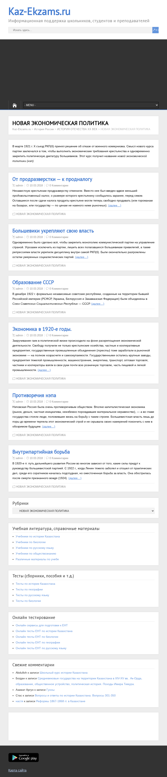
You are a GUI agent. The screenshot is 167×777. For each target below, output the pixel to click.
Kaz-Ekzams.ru (39, 11)
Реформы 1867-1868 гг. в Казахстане (60, 701)
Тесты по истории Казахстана (35, 583)
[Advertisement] (83, 70)
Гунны (50, 689)
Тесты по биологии (28, 600)
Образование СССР (33, 282)
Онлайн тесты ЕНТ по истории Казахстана (44, 631)
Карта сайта (17, 770)
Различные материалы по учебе (37, 559)
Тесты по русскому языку (32, 595)
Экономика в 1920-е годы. (41, 329)
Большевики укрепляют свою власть (53, 230)
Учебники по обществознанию (36, 553)
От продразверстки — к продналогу (52, 179)
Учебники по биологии (31, 542)
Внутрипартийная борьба (41, 451)
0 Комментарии (58, 185)
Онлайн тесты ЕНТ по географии (38, 642)
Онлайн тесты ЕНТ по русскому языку (41, 648)
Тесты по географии (29, 589)
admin (19, 185)
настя (19, 701)
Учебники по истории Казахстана (38, 536)
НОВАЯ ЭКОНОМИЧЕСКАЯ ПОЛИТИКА (41, 214)
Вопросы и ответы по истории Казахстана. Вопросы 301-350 (75, 695)
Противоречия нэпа (34, 395)
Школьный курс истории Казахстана (64, 672)
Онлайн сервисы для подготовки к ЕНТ (42, 625)
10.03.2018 (36, 185)
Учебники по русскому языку (35, 547)
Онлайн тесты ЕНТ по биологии (37, 636)
